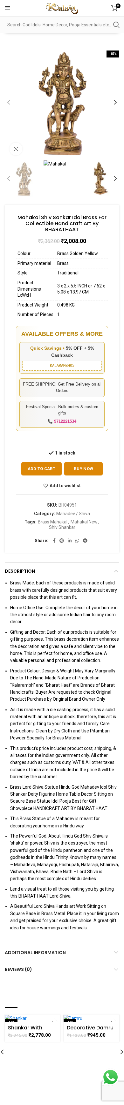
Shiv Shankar (62, 527)
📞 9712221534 (62, 421)
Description (20, 571)
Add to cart (41, 468)
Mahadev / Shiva (73, 513)
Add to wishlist (65, 485)
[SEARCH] (116, 25)
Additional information (35, 952)
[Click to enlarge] (16, 149)
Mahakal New (84, 521)
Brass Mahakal (52, 521)
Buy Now (83, 468)
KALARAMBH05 (62, 365)
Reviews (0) (18, 969)
